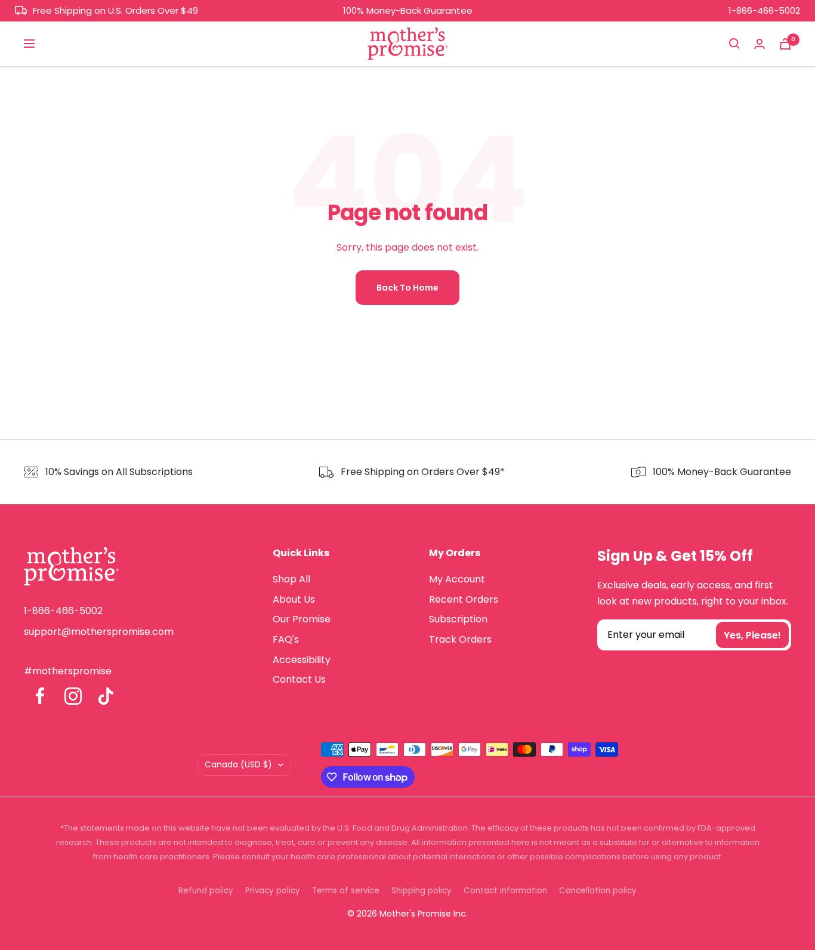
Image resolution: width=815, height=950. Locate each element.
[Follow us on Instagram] (73, 696)
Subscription (458, 619)
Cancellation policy (598, 890)
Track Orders (460, 639)
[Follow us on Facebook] (40, 696)
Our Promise (302, 619)
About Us (294, 599)
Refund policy (205, 890)
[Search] (734, 43)
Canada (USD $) (238, 764)
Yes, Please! (752, 635)
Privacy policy (272, 890)
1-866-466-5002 (764, 10)
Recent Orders (463, 599)
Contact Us (299, 679)
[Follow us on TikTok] (105, 696)
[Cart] (785, 44)
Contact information (505, 890)
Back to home (407, 288)
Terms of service (345, 890)
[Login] (759, 44)
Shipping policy (421, 890)
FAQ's (286, 639)
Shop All (291, 579)
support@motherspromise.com (99, 632)
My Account (457, 579)
